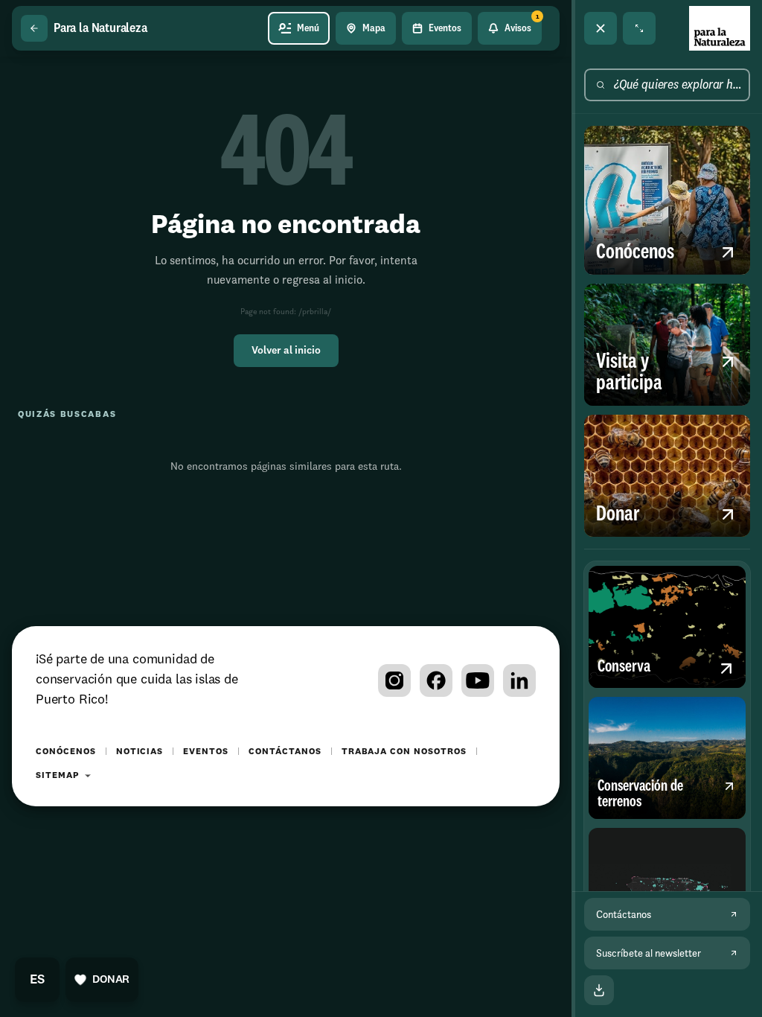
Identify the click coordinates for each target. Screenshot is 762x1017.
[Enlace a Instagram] (394, 680)
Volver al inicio (286, 350)
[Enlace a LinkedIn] (519, 680)
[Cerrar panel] (600, 28)
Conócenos (66, 751)
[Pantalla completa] (639, 28)
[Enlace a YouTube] (477, 680)
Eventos (205, 751)
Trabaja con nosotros (404, 751)
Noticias (140, 751)
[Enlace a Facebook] (436, 680)
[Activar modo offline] (599, 990)
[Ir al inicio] (719, 28)
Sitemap (57, 775)
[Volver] (34, 28)
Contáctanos (285, 751)
